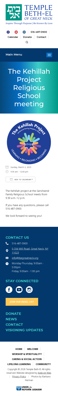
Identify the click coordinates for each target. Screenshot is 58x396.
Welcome (32, 349)
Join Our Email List (22, 301)
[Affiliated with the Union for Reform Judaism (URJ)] (29, 386)
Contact (41, 37)
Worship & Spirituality (27, 354)
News (11, 319)
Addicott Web (44, 372)
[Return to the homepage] (29, 14)
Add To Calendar (22, 179)
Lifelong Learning (19, 364)
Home (18, 349)
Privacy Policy (19, 376)
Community (43, 364)
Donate (27, 37)
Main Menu (14, 54)
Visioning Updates (24, 330)
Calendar (13, 37)
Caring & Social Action (27, 359)
